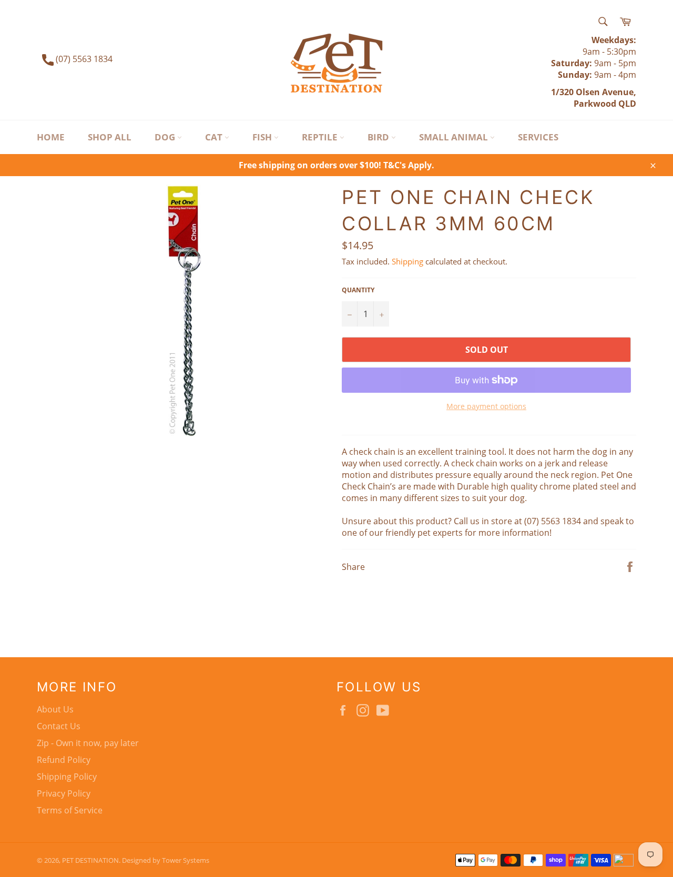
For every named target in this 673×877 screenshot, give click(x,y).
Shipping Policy (67, 776)
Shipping (407, 261)
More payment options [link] (486, 406)
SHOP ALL (109, 137)
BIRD (379, 137)
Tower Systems (185, 860)
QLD (626, 103)
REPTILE (321, 137)
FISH (263, 137)
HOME (51, 137)
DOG (166, 137)
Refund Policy (63, 760)
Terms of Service (70, 810)
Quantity (358, 290)
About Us (55, 709)
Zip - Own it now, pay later (88, 743)
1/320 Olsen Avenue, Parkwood (593, 97)
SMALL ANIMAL (454, 137)
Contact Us (58, 726)
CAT (215, 137)
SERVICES (538, 137)
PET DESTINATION (90, 860)
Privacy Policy (63, 793)
